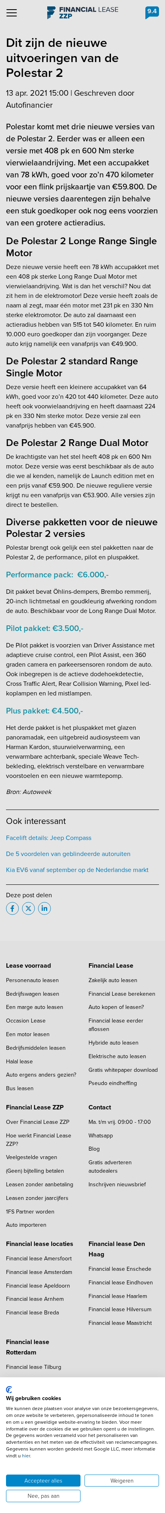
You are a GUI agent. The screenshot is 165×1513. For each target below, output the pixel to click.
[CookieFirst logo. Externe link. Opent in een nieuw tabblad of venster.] (9, 1389)
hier (26, 1455)
